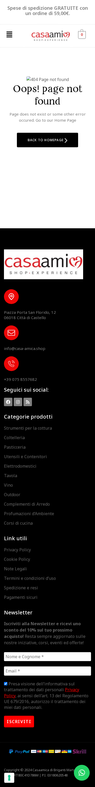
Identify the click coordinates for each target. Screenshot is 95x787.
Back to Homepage (46, 140)
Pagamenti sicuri (20, 597)
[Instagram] (18, 402)
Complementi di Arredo (27, 504)
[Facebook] (8, 402)
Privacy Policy (17, 550)
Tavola (10, 475)
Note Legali (15, 569)
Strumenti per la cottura (28, 428)
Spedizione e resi (21, 588)
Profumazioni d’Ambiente (29, 513)
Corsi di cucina (18, 523)
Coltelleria (14, 437)
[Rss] (27, 402)
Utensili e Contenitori (25, 456)
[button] (9, 34)
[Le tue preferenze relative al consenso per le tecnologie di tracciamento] (9, 778)
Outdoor (12, 494)
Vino (8, 485)
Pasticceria (15, 447)
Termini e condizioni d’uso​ (30, 578)
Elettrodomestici (20, 466)
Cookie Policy (17, 559)
